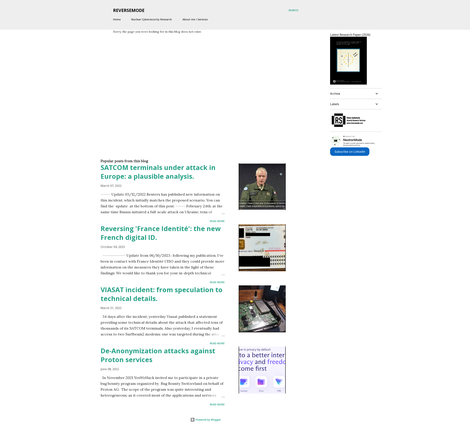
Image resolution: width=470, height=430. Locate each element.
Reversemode (128, 10)
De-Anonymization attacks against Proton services (158, 355)
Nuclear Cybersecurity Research (151, 19)
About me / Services (195, 19)
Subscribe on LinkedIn (350, 151)
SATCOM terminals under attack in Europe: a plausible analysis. (158, 172)
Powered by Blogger (208, 419)
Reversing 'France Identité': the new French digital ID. (161, 233)
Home (117, 19)
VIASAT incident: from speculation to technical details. (162, 294)
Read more (217, 221)
